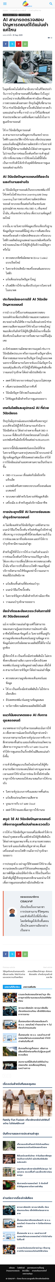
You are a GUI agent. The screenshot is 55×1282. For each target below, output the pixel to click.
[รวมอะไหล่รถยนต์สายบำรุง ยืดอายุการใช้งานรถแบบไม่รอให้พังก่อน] (10, 998)
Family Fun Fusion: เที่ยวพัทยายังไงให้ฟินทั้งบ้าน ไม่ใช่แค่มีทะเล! (26, 1121)
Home (5, 10)
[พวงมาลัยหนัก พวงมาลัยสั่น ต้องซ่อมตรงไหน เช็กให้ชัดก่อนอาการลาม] (10, 1011)
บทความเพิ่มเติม (29, 987)
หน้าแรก (12, 1268)
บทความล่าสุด (28, 1273)
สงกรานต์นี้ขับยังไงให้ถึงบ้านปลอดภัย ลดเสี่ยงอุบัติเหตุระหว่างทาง (33, 1065)
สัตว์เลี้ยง (25, 1271)
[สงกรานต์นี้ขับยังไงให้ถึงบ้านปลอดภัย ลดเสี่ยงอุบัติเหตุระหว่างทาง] (10, 1065)
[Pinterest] (18, 44)
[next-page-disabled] (9, 1076)
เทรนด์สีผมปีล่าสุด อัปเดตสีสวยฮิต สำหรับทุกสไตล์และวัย (40, 974)
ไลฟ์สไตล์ (21, 1268)
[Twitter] (12, 44)
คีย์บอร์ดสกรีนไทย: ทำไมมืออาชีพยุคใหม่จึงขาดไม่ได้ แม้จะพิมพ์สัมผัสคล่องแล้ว (34, 1159)
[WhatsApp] (25, 44)
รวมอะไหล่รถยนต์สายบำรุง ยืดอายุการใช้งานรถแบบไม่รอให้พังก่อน (34, 998)
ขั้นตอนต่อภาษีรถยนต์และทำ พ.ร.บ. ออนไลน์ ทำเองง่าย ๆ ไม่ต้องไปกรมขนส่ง (35, 1024)
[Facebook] (5, 44)
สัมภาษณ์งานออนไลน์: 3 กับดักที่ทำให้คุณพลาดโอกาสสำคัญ (32, 1185)
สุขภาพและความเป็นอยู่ (35, 1268)
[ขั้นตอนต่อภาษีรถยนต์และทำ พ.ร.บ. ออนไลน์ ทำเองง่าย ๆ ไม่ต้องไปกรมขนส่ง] (10, 1024)
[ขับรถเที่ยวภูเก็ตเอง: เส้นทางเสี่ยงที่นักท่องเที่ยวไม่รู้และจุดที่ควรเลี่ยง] (10, 1051)
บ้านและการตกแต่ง (13, 1271)
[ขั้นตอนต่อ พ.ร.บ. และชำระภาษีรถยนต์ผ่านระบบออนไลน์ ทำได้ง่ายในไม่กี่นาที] (10, 1038)
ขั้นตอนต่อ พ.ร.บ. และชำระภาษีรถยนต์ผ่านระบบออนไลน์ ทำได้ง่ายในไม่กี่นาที (34, 1038)
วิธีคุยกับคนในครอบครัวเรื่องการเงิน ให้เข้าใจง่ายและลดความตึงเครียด (14, 974)
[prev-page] (4, 1076)
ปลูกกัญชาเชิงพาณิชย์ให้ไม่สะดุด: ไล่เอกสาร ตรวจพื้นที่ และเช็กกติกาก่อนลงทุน (34, 1172)
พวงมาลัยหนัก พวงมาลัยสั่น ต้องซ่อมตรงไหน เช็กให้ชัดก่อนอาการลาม (34, 1011)
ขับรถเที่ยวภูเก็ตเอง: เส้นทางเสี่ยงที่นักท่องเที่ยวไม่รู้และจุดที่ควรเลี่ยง (34, 1051)
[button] (4, 4)
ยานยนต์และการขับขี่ (18, 10)
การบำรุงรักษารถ (35, 10)
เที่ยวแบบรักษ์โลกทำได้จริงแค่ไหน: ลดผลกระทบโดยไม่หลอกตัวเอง (33, 1146)
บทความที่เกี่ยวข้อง (12, 987)
